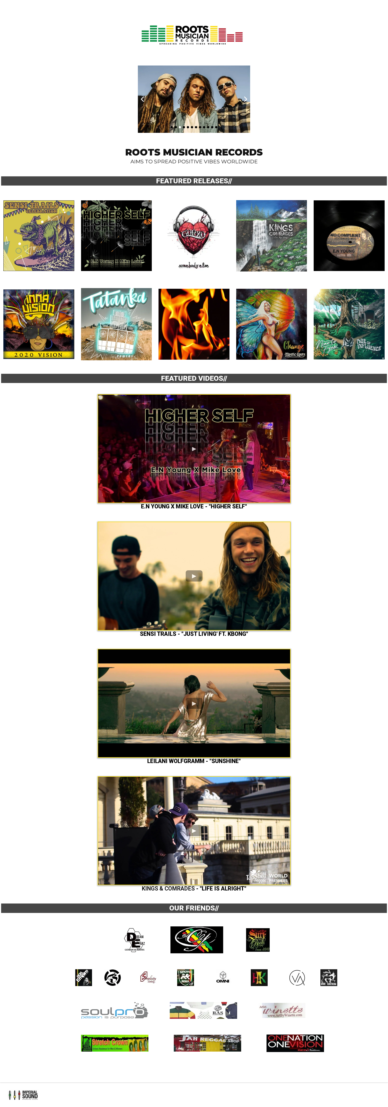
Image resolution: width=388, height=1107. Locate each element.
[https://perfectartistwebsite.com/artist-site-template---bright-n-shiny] (194, 1094)
